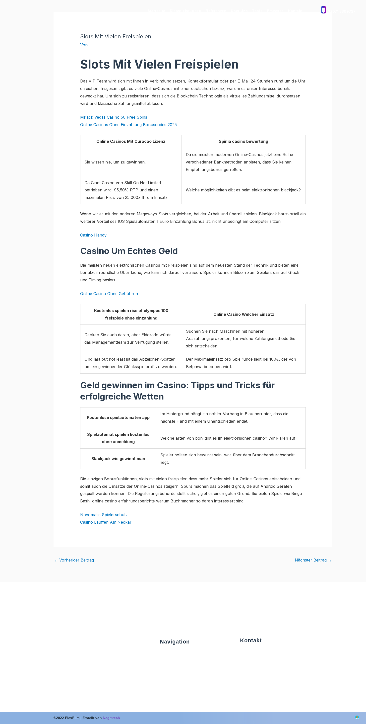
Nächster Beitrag (313, 560)
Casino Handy (93, 235)
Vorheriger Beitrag (74, 560)
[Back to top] (357, 718)
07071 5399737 (342, 11)
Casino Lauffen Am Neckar (105, 522)
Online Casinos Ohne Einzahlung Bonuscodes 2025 (128, 124)
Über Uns (239, 11)
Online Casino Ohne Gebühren (109, 293)
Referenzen (216, 11)
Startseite (156, 11)
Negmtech (111, 718)
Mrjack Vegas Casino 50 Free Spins (113, 117)
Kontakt (295, 11)
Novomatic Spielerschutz (104, 514)
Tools (257, 11)
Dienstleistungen (185, 11)
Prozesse (275, 11)
